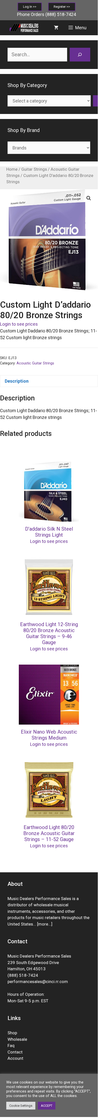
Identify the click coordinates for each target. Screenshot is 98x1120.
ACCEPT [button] (46, 1106)
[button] (88, 198)
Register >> (62, 6)
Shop (12, 1032)
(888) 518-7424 (60, 14)
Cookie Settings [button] (20, 1106)
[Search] (80, 55)
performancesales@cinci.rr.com (38, 981)
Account (15, 1058)
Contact (15, 1052)
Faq (11, 1045)
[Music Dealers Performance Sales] (24, 27)
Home (12, 169)
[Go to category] (95, 100)
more (43, 924)
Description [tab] (17, 381)
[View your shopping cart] (56, 27)
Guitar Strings (34, 169)
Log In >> (29, 6)
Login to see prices (19, 324)
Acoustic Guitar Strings (35, 363)
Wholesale (17, 1039)
